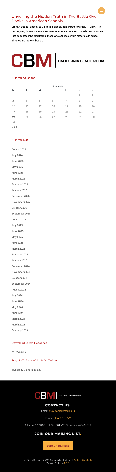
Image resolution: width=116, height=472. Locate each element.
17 (13, 111)
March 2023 (18, 324)
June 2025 (17, 231)
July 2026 (17, 155)
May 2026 (17, 166)
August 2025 (19, 219)
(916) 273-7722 (62, 418)
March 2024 (18, 318)
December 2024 (21, 266)
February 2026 (20, 184)
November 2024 (21, 271)
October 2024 (19, 277)
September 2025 (21, 213)
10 (13, 106)
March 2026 (18, 178)
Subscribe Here (58, 445)
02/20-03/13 (19, 352)
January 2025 (19, 260)
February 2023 (20, 330)
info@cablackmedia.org (62, 410)
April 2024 (17, 312)
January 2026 (19, 190)
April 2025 (17, 242)
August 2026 (19, 149)
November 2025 (21, 202)
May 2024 (17, 307)
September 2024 (21, 283)
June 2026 (17, 161)
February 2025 (20, 254)
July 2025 (17, 225)
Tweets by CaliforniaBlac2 (26, 369)
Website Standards (83, 460)
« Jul (14, 127)
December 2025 (21, 196)
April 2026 (17, 172)
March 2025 (18, 248)
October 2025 (19, 207)
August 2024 (19, 289)
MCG (66, 463)
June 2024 (17, 301)
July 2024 (17, 295)
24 (13, 116)
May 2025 (17, 237)
